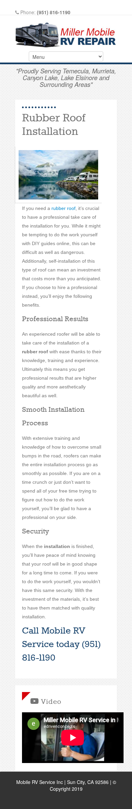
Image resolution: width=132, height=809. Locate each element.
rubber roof (63, 208)
